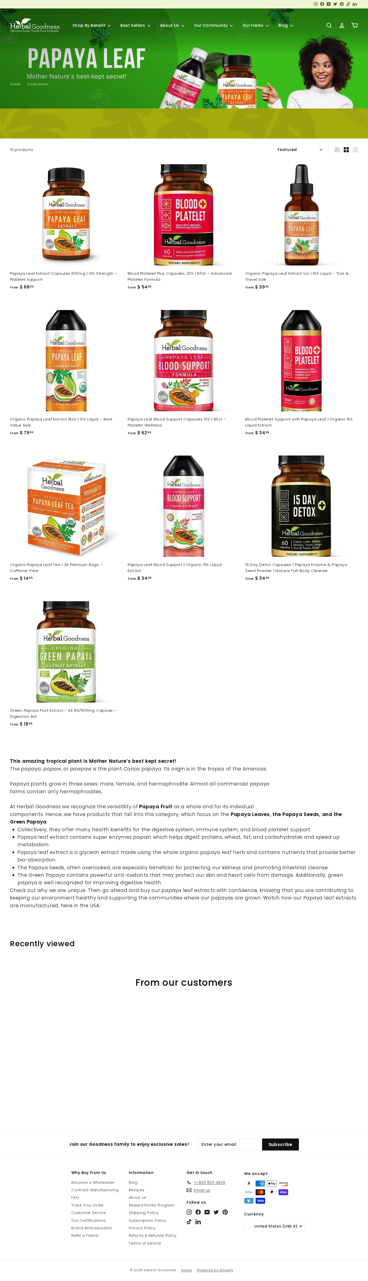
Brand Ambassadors (91, 1228)
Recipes (136, 1190)
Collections (37, 84)
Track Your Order (87, 1205)
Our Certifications (88, 1220)
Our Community (211, 25)
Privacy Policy (142, 1228)
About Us (170, 25)
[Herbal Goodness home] (35, 25)
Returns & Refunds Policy (153, 1235)
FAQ (75, 1197)
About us (137, 1197)
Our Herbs (254, 25)
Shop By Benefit (90, 25)
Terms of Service (145, 1243)
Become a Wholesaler (92, 1182)
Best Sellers (133, 25)
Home (15, 84)
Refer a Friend (84, 1235)
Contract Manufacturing (95, 1190)
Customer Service (88, 1212)
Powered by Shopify (215, 1270)
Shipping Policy (143, 1212)
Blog (283, 25)
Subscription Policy (147, 1220)
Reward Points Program (152, 1205)
